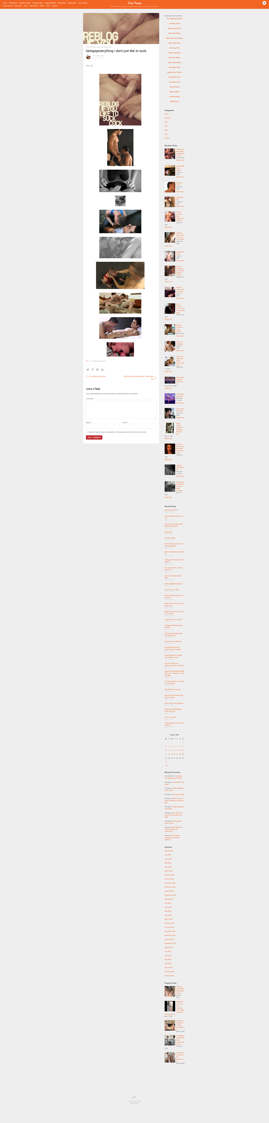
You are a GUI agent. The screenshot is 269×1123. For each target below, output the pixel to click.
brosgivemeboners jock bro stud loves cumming (180, 486)
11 (169, 750)
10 (166, 750)
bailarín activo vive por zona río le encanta (174, 612)
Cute (98, 47)
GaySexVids (72, 3)
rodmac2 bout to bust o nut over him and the (180, 236)
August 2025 (169, 899)
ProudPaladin (98, 56)
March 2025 (169, 919)
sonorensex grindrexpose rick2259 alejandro (172, 837)
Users (26, 6)
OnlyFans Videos (24, 3)
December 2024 (170, 931)
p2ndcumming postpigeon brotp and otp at (173, 710)
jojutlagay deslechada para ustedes (174, 626)
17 (166, 754)
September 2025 (170, 895)
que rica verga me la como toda (180, 289)
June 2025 (168, 907)
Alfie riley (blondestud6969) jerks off (180, 989)
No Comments (100, 361)
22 (180, 754)
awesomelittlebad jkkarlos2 (174, 584)
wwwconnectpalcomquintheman (174, 553)
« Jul (166, 765)
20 (174, 754)
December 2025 (170, 883)
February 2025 (170, 923)
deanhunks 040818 (171, 510)
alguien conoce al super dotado (179, 328)
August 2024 (169, 947)
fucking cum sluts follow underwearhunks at (180, 152)
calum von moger (170, 717)
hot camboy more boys (97, 376)
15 (180, 750)
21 (177, 754)
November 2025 (170, 887)
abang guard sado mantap (173, 822)
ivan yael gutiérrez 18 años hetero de (174, 568)
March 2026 (169, 871)
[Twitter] (88, 369)
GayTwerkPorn (8, 6)
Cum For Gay (82, 3)
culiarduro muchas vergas (173, 619)
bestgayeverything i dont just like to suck (116, 50)
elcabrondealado (180, 253)
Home (5, 3)
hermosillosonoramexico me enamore (174, 596)
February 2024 (170, 971)
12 (172, 750)
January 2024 (169, 975)
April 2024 (168, 963)
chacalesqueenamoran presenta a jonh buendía (173, 648)
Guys (106, 47)
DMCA (42, 6)
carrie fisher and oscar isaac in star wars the (138, 377)
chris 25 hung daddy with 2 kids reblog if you (174, 634)
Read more (180, 160)
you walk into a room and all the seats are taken (174, 815)
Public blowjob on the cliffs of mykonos (174, 724)
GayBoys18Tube (50, 3)
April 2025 (168, 915)
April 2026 (168, 867)
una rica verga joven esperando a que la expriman (174, 664)
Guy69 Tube (62, 3)
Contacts (54, 6)
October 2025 (169, 891)
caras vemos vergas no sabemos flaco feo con (179, 428)
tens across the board (180, 409)
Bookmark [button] (18, 6)
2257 (47, 6)
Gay (102, 47)
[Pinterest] (98, 369)
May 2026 (168, 863)
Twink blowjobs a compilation (174, 807)
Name (89, 422)
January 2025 (169, 927)
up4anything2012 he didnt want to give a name (173, 656)
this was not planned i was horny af (180, 380)
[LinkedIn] (103, 369)
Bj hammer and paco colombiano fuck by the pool (174, 800)
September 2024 (170, 943)
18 (169, 754)
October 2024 (169, 939)
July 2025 (168, 903)
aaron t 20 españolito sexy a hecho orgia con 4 (180, 360)
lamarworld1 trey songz (172, 689)
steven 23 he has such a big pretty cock (174, 604)
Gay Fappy (133, 1101)
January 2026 (169, 879)
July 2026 (168, 855)
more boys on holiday (172, 589)
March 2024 (169, 967)
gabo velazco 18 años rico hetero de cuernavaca (174, 829)
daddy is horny (179, 184)
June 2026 (168, 859)
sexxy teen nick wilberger (173, 641)
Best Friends (34, 6)
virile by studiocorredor (180, 467)
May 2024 (168, 959)
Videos (167, 138)
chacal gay (168, 532)
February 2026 (170, 875)
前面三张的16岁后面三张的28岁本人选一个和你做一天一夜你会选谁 (174, 673)
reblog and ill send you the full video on (175, 561)
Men (110, 47)
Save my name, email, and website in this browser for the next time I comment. (117, 432)
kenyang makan (170, 538)
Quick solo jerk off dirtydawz (174, 703)
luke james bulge (178, 794)
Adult (88, 47)
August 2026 (169, 851)
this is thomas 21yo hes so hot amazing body (180, 308)
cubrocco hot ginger (179, 343)
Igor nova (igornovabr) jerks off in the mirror (174, 696)
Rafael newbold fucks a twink (174, 789)
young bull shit (179, 198)
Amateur (93, 47)
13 (174, 750)
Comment (90, 398)
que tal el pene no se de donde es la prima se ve (180, 448)
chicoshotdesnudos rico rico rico (174, 517)
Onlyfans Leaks (37, 3)
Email (125, 422)
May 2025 (168, 911)
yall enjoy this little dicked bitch (173, 577)
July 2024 (168, 951)
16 (183, 750)
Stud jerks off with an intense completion (180, 1025)
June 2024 (168, 955)
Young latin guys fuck (180, 395)
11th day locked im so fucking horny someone (174, 682)
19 (172, 754)
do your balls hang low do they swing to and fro (180, 270)
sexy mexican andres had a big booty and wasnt (174, 525)
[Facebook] (93, 369)
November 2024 (170, 935)
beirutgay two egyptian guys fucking (173, 777)
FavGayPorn (13, 3)
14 (177, 750)
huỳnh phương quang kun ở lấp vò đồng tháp (174, 544)
